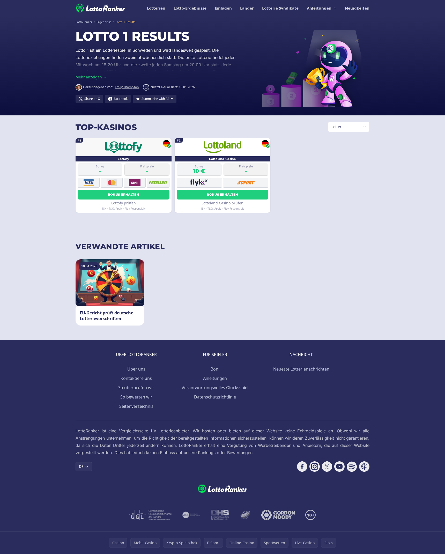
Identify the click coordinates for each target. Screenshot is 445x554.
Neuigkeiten (357, 8)
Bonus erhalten (123, 194)
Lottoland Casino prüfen (222, 203)
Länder (247, 8)
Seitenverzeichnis (136, 406)
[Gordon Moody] (278, 515)
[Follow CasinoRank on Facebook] (302, 466)
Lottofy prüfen (123, 203)
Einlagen (223, 8)
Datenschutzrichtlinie (215, 397)
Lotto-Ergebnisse (190, 8)
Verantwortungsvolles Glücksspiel (215, 387)
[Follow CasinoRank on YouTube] (339, 466)
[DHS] (220, 515)
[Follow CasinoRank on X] (327, 466)
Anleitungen (319, 8)
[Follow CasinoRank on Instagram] (314, 466)
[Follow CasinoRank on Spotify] (352, 466)
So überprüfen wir (136, 387)
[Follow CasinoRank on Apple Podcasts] (364, 466)
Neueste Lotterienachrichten (301, 369)
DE (81, 466)
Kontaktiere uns (136, 378)
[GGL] (150, 515)
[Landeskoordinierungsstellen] (245, 515)
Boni (215, 369)
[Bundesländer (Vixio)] (191, 515)
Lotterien (156, 8)
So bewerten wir (136, 397)
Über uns (136, 369)
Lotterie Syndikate (280, 8)
